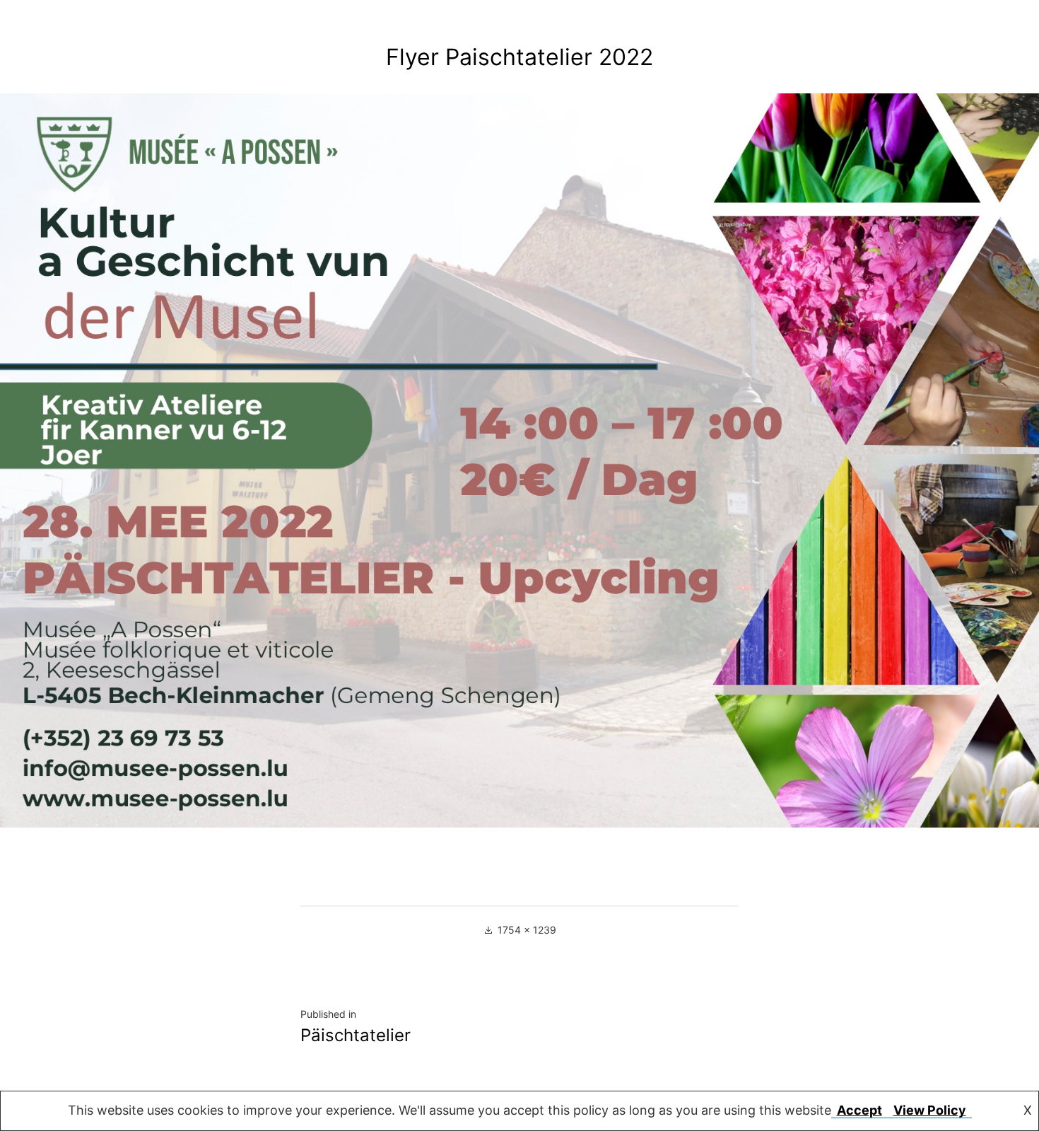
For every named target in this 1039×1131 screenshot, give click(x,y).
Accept (859, 1110)
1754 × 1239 (527, 930)
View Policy (929, 1110)
